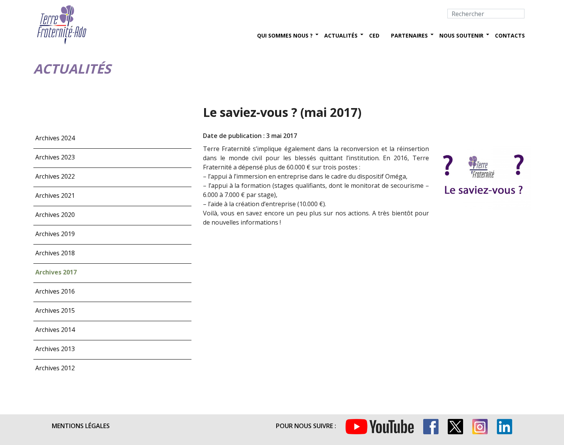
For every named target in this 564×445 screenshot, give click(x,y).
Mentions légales (81, 426)
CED (374, 35)
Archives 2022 (55, 176)
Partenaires (409, 35)
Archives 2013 (55, 349)
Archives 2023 (55, 157)
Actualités (341, 35)
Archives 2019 (55, 234)
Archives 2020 (55, 214)
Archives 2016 (55, 291)
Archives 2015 (55, 310)
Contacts (510, 35)
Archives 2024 (55, 138)
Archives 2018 (55, 253)
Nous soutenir (461, 35)
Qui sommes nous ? (285, 35)
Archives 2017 (56, 272)
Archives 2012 (55, 368)
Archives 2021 (55, 195)
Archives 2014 (55, 329)
